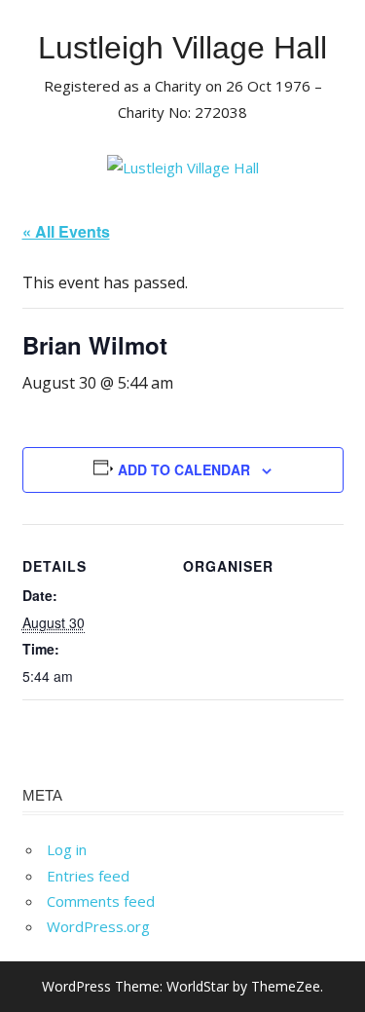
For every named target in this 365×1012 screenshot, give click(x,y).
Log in (67, 849)
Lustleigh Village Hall (182, 47)
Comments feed (101, 901)
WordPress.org (98, 926)
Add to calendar (184, 469)
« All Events (66, 231)
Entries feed (88, 875)
